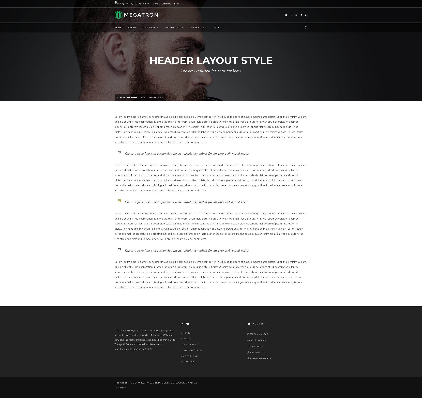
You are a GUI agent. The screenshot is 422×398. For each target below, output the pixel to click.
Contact (188, 361)
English (124, 3)
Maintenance (191, 344)
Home (142, 97)
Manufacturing (193, 350)
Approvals (190, 356)
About (187, 338)
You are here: (129, 97)
